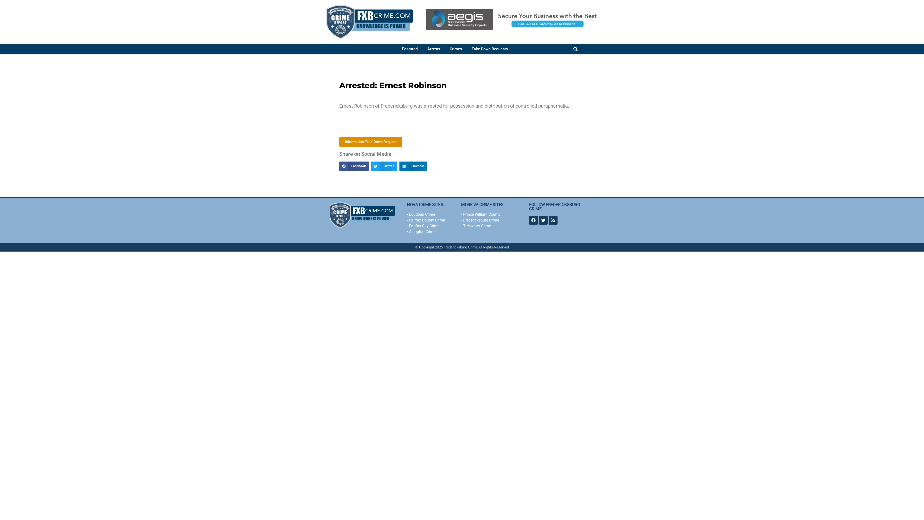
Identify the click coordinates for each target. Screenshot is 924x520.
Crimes (456, 49)
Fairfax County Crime (427, 220)
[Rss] (553, 220)
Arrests (433, 49)
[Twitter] (543, 220)
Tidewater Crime (477, 226)
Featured (410, 49)
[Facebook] (533, 220)
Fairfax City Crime (424, 226)
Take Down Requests (490, 49)
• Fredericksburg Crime (480, 220)
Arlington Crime (422, 231)
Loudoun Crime (422, 214)
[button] (575, 49)
